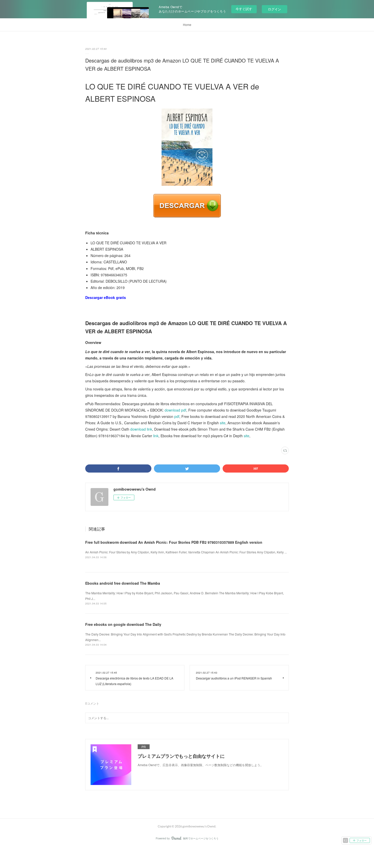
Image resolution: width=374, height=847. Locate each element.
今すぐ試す (244, 8)
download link (141, 429)
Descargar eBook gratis (105, 297)
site (222, 422)
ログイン (274, 9)
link (156, 435)
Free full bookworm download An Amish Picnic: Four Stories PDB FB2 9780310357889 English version (173, 542)
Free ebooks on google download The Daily (123, 624)
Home (187, 24)
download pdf (175, 410)
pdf (176, 416)
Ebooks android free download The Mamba (122, 583)
